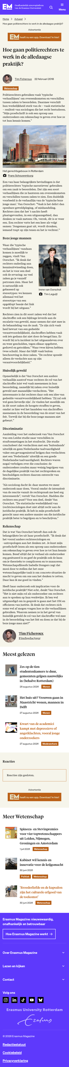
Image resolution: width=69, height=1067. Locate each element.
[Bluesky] (41, 1000)
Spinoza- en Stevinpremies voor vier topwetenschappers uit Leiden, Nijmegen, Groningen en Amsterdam (41, 836)
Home (6, 19)
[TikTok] (23, 1000)
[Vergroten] (62, 249)
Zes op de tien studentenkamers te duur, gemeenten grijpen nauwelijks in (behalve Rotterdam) (41, 674)
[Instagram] (6, 1000)
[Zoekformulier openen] (51, 7)
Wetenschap (10, 88)
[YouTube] (32, 1000)
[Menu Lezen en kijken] (63, 966)
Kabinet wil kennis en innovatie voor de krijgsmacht (41, 862)
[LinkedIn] (14, 1000)
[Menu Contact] (63, 979)
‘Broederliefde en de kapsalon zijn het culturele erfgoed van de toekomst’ (41, 892)
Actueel (18, 19)
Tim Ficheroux (23, 79)
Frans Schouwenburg (20, 175)
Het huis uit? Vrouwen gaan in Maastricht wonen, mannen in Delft (42, 702)
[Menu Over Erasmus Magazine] (63, 952)
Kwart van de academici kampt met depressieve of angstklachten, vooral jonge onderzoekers (40, 731)
